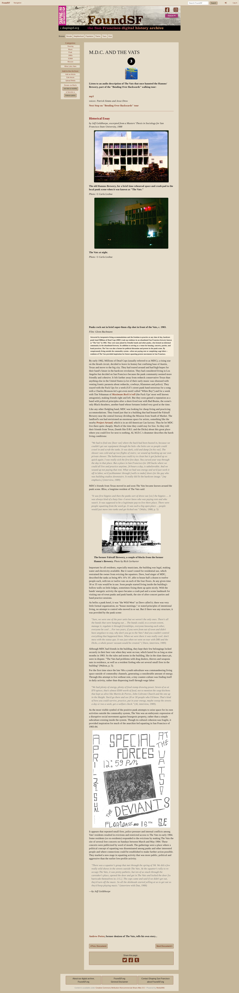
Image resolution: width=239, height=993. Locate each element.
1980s (70, 55)
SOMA (70, 59)
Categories (70, 43)
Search (213, 3)
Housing (70, 46)
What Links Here (70, 66)
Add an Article (70, 74)
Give (110, 36)
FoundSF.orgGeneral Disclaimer (119, 980)
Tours (104, 36)
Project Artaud (104, 422)
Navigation (17, 3)
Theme (97, 36)
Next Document (164, 946)
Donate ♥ (172, 16)
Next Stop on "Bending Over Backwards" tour (114, 105)
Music (70, 49)
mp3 (91, 96)
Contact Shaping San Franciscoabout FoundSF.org (155, 980)
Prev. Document (98, 946)
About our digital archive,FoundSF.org (83, 980)
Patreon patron (70, 95)
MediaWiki (160, 988)
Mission (70, 62)
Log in (235, 3)
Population (89, 36)
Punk (70, 52)
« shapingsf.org (69, 28)
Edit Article (70, 77)
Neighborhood (79, 36)
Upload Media (70, 81)
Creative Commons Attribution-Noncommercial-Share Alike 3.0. (120, 988)
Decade (69, 36)
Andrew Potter (97, 936)
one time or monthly (70, 88)
